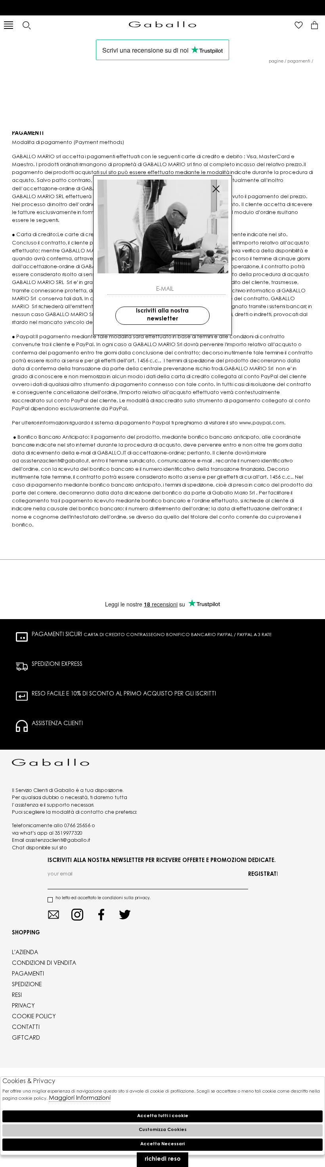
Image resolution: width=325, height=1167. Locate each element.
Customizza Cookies (163, 1130)
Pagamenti (298, 62)
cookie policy (34, 1017)
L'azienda (25, 953)
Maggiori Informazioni (80, 1098)
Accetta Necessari (162, 1144)
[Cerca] (26, 25)
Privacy (23, 1006)
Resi (17, 995)
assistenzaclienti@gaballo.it (57, 840)
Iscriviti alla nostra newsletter (162, 315)
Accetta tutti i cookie (162, 1116)
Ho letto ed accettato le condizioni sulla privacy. (103, 898)
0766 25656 (77, 826)
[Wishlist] (298, 25)
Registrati (262, 874)
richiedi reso (162, 1159)
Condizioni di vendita (44, 963)
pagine (276, 62)
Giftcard (26, 1038)
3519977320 (68, 833)
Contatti (26, 1028)
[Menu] (8, 25)
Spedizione (27, 985)
